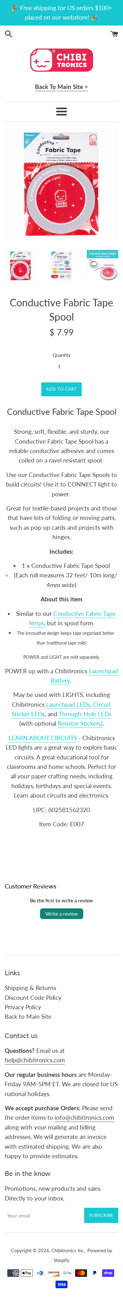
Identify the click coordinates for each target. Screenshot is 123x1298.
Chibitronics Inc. (68, 1250)
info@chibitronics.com (84, 1117)
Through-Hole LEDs (85, 713)
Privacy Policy (23, 1007)
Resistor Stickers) (80, 723)
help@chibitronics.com (35, 1060)
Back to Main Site (28, 1016)
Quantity (62, 355)
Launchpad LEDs (68, 704)
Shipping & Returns (30, 987)
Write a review (61, 914)
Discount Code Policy (33, 997)
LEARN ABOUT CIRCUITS (43, 737)
